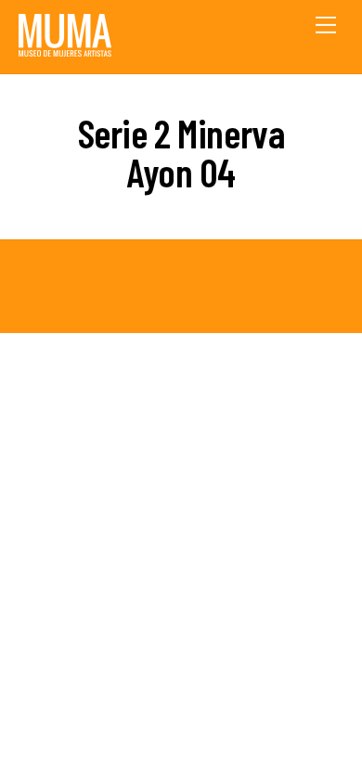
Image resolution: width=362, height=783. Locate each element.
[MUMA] (65, 49)
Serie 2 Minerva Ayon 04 (181, 152)
